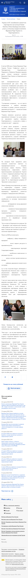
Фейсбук (7, 508)
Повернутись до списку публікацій (13, 384)
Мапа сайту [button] (6, 499)
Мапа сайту (4, 542)
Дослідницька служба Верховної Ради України (12, 526)
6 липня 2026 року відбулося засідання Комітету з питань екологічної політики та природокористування (13, 468)
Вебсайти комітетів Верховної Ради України (11, 519)
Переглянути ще (6, 491)
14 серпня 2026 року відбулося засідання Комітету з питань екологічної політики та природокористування (12, 452)
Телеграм (8, 513)
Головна (3, 19)
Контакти (3, 539)
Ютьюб (7, 510)
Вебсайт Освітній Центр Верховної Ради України (13, 528)
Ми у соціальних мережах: (12, 505)
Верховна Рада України (17, 14)
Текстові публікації (11, 19)
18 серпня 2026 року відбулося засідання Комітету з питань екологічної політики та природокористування (12, 435)
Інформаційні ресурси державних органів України (13, 535)
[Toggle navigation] (2, 2)
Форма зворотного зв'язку (18, 564)
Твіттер (20, 508)
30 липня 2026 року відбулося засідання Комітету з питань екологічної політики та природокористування (11, 460)
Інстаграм (20, 510)
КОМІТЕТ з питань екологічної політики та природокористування (17, 9)
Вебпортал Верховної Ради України (9, 517)
